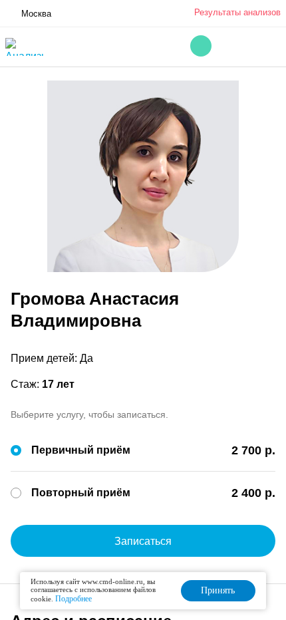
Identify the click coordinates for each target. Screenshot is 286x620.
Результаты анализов (237, 12)
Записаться (143, 541)
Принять (218, 590)
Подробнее (73, 598)
